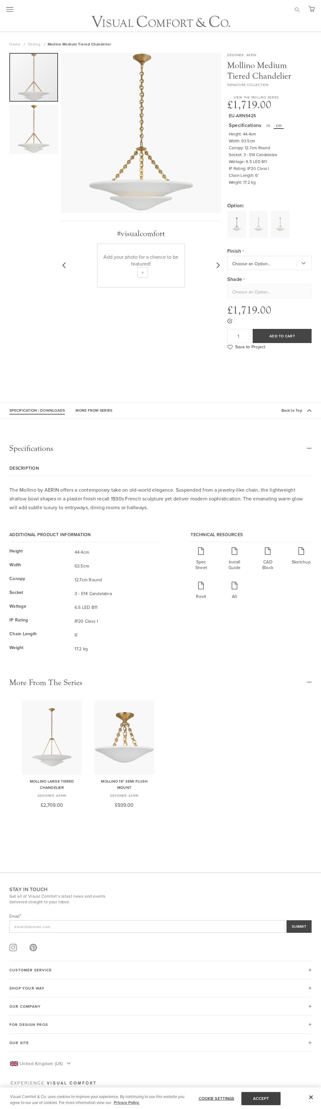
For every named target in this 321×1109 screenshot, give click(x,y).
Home (15, 44)
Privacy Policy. (126, 1103)
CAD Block (267, 564)
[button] (33, 129)
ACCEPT (261, 1098)
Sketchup (301, 562)
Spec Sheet (201, 564)
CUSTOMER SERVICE (30, 970)
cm (279, 125)
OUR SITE (19, 1042)
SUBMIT (299, 926)
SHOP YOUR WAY (27, 988)
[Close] (311, 1097)
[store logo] (160, 21)
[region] (160, 1098)
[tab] (160, 448)
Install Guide (234, 564)
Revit (201, 596)
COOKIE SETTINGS (216, 1098)
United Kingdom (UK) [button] (41, 1063)
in (268, 125)
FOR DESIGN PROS (28, 1024)
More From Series (94, 410)
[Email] (160, 926)
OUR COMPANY (25, 1006)
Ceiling (35, 44)
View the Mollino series (256, 97)
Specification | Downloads (37, 410)
